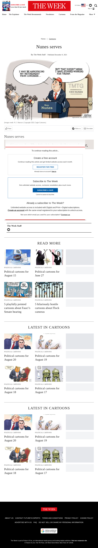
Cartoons (62, 14)
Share (9, 128)
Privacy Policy (71, 518)
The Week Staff (40, 55)
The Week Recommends (32, 14)
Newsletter (90, 128)
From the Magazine (77, 14)
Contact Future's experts (27, 518)
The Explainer (14, 14)
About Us (9, 518)
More (91, 14)
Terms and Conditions (52, 518)
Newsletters (50, 14)
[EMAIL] (9, 229)
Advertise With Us (23, 522)
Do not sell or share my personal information (61, 522)
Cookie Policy (86, 518)
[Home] (4, 14)
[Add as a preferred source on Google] (49, 531)
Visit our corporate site (79, 540)
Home (43, 39)
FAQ (35, 522)
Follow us (78, 128)
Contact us (65, 215)
